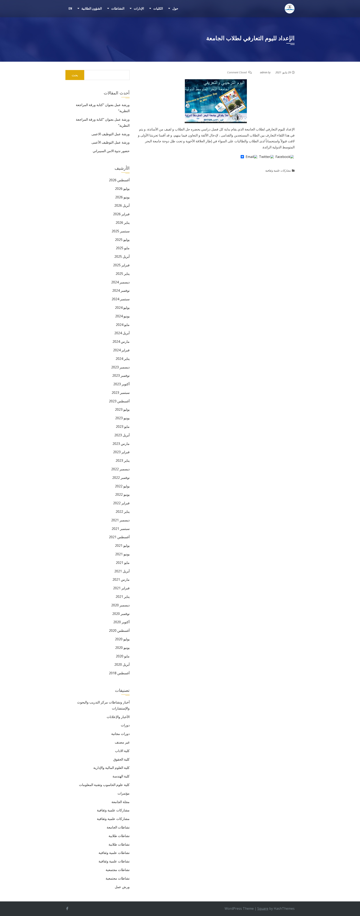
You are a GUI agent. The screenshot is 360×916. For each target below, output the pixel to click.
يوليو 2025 (122, 239)
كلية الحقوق (121, 759)
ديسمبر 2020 (120, 605)
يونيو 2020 (122, 647)
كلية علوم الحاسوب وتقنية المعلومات (104, 784)
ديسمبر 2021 (120, 520)
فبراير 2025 (121, 265)
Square (262, 908)
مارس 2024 (121, 341)
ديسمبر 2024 (120, 282)
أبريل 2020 (122, 664)
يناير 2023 (123, 460)
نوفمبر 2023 (121, 375)
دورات (125, 725)
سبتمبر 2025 (121, 231)
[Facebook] (285, 157)
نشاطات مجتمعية (118, 869)
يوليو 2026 (122, 188)
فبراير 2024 (121, 350)
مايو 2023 (123, 426)
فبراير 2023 (121, 452)
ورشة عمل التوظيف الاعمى (110, 134)
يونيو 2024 (122, 316)
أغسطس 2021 (119, 537)
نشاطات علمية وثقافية (114, 852)
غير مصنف (122, 742)
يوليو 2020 (122, 639)
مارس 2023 (121, 443)
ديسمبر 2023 (120, 367)
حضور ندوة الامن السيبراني (111, 151)
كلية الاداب (122, 750)
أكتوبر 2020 (121, 622)
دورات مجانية (120, 733)
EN (70, 8)
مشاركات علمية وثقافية (278, 170)
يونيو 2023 (122, 418)
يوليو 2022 (122, 486)
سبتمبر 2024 (121, 299)
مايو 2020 (123, 656)
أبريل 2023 (122, 435)
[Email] (251, 157)
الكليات (158, 8)
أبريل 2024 (122, 333)
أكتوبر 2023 (121, 384)
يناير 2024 (123, 358)
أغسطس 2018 (119, 673)
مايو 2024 (123, 324)
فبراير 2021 (121, 588)
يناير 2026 (123, 222)
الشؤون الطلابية (91, 8)
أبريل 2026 (122, 205)
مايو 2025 (123, 248)
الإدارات (139, 8)
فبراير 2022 (121, 503)
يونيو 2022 (122, 494)
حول (175, 8)
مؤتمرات (124, 793)
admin (263, 72)
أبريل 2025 (122, 256)
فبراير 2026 (121, 214)
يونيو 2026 (122, 197)
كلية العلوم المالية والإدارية (111, 767)
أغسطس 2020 (119, 630)
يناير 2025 (123, 273)
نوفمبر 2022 (121, 477)
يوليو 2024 (122, 307)
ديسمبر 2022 (120, 469)
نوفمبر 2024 (121, 290)
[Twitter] (266, 157)
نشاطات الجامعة (118, 827)
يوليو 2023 (122, 409)
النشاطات (117, 8)
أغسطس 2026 (119, 180)
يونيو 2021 (122, 554)
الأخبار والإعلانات (118, 717)
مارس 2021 (121, 579)
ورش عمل (122, 887)
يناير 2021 (123, 596)
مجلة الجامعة (120, 802)
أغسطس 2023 (119, 401)
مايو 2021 (123, 562)
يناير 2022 (123, 511)
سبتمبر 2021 (121, 528)
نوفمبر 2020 (121, 613)
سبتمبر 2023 (121, 392)
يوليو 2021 (122, 545)
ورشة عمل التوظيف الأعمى (110, 142)
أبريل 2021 (122, 571)
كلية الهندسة (121, 776)
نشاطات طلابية (119, 835)
